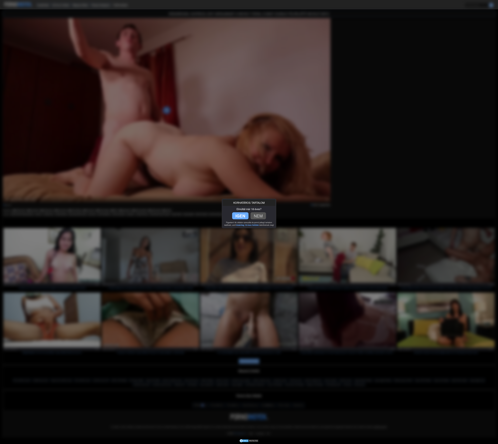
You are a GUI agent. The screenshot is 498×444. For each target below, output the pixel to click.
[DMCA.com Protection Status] (249, 440)
